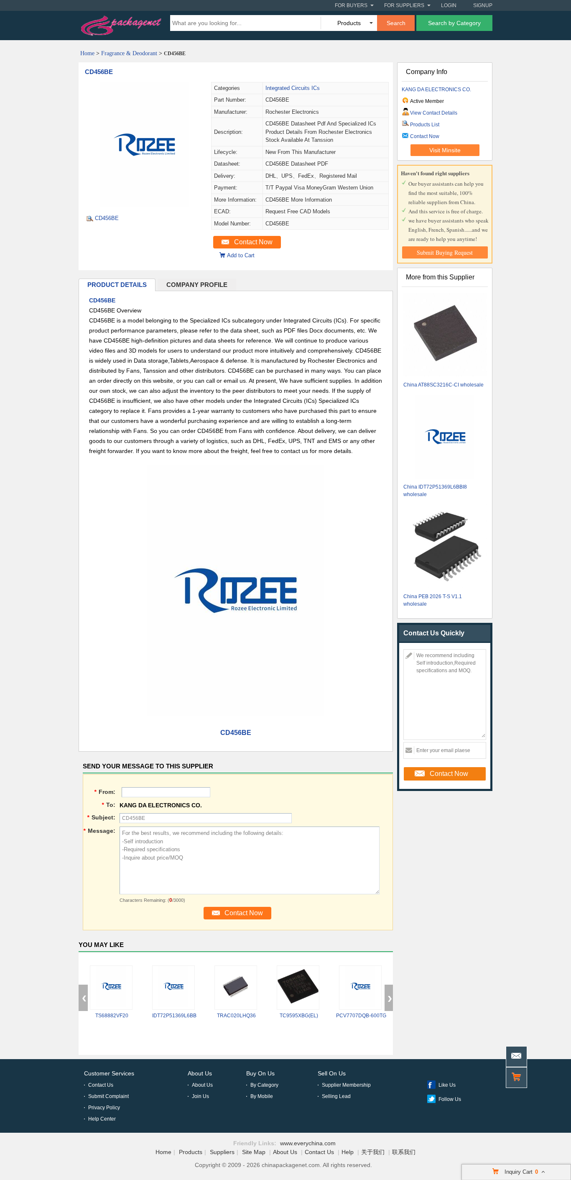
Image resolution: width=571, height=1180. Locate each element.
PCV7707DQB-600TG (361, 1016)
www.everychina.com (308, 1143)
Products (190, 1152)
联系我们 (404, 1152)
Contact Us (100, 1085)
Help (348, 1152)
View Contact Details (433, 113)
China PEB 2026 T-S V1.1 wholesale (432, 600)
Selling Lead (336, 1096)
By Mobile (261, 1096)
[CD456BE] (144, 205)
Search (396, 23)
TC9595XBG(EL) (299, 1016)
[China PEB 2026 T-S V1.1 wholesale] (445, 547)
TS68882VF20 (111, 1016)
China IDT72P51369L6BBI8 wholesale (435, 490)
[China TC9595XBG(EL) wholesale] (298, 987)
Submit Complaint (108, 1096)
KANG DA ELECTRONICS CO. (436, 89)
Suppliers (222, 1152)
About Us (200, 1073)
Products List (424, 125)
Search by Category (454, 23)
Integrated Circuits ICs (292, 88)
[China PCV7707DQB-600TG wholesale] (360, 987)
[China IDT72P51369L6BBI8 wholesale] (445, 438)
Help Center (102, 1119)
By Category (264, 1085)
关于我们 (373, 1152)
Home (87, 53)
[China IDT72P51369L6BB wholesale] (173, 987)
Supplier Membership (346, 1085)
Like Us (447, 1085)
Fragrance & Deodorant (129, 53)
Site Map (253, 1152)
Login (448, 5)
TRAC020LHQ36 (236, 1016)
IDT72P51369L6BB (174, 1016)
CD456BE (99, 71)
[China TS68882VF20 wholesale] (111, 987)
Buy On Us (260, 1073)
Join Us (200, 1096)
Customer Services (109, 1073)
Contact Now (253, 242)
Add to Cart (241, 255)
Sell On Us (332, 1073)
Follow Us (449, 1099)
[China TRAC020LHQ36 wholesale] (236, 987)
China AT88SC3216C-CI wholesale (443, 385)
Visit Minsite (445, 150)
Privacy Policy (104, 1108)
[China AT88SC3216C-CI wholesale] (445, 336)
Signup (482, 5)
